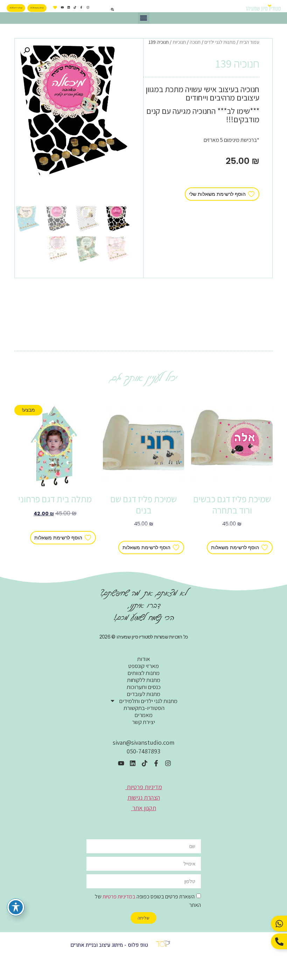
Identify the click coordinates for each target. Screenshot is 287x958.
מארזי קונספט (143, 665)
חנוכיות (179, 42)
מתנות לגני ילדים (220, 42)
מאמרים (143, 714)
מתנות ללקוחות (143, 679)
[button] (143, 18)
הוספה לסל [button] (232, 534)
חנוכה (195, 42)
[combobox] (103, 9)
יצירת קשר (143, 721)
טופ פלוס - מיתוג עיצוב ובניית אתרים (109, 945)
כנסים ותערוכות (144, 686)
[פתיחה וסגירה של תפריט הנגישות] (15, 907)
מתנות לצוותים (143, 672)
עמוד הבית (249, 42)
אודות (143, 658)
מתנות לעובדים (143, 693)
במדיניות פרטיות (119, 896)
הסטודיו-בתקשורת (143, 707)
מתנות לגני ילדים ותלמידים (148, 700)
